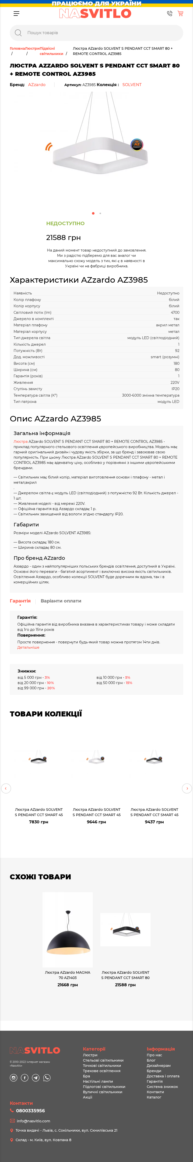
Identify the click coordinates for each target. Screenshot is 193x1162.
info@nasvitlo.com (33, 1121)
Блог (151, 1060)
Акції (87, 1097)
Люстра (21, 441)
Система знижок (162, 1086)
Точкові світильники (102, 1065)
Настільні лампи (98, 1081)
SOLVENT (131, 84)
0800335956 (30, 1111)
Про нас (154, 1055)
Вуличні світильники (102, 1092)
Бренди (154, 1071)
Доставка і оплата (163, 1076)
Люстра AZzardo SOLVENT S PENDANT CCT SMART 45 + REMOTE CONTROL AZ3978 (39, 812)
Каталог (154, 1097)
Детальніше (28, 647)
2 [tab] (100, 213)
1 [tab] (93, 213)
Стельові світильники (103, 1060)
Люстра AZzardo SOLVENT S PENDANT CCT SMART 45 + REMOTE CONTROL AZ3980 (154, 812)
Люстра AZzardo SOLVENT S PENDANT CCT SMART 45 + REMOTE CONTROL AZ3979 (97, 812)
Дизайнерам (159, 1065)
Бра (86, 1076)
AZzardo (36, 84)
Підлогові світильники (104, 1086)
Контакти (155, 1092)
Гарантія (20, 601)
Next (187, 788)
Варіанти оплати (61, 601)
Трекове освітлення (102, 1071)
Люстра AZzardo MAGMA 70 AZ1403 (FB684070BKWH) (67, 975)
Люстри (90, 1055)
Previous (6, 788)
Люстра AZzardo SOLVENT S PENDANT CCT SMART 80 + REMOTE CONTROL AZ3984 (125, 975)
